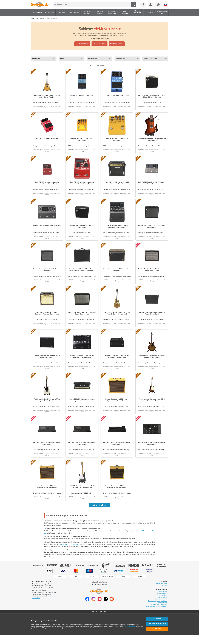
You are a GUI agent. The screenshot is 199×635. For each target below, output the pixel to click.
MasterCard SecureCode (134, 571)
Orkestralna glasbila (107, 576)
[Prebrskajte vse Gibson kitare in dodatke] (108, 565)
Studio (123, 576)
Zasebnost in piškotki (161, 599)
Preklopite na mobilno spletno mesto (156, 606)
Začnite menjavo (162, 595)
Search (133, 4)
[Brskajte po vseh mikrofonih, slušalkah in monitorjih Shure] (53, 565)
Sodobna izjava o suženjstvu (159, 604)
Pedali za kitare (99, 44)
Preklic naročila (162, 591)
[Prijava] (150, 4)
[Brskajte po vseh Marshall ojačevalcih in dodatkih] (121, 565)
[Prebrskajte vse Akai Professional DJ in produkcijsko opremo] (67, 565)
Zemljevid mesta (162, 602)
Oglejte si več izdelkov (98, 505)
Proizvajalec (92, 58)
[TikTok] (106, 600)
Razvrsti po (36, 58)
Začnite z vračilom (162, 593)
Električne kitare (82, 44)
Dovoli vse (157, 629)
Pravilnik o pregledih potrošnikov (157, 601)
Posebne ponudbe (150, 58)
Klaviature (91, 576)
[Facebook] (87, 600)
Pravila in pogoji (162, 597)
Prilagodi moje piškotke (157, 624)
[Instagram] (93, 600)
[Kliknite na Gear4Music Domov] (40, 5)
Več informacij (118, 35)
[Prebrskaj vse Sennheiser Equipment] (39, 565)
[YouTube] (100, 600)
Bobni (75, 576)
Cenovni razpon (121, 58)
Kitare (62, 58)
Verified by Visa (149, 571)
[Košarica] (158, 5)
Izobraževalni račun (161, 583)
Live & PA (139, 576)
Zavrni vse (157, 619)
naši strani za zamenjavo (69, 544)
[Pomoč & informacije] (143, 4)
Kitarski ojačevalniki (117, 44)
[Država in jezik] (165, 4)
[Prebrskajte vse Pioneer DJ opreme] (94, 565)
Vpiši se (164, 585)
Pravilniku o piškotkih (130, 626)
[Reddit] (112, 600)
